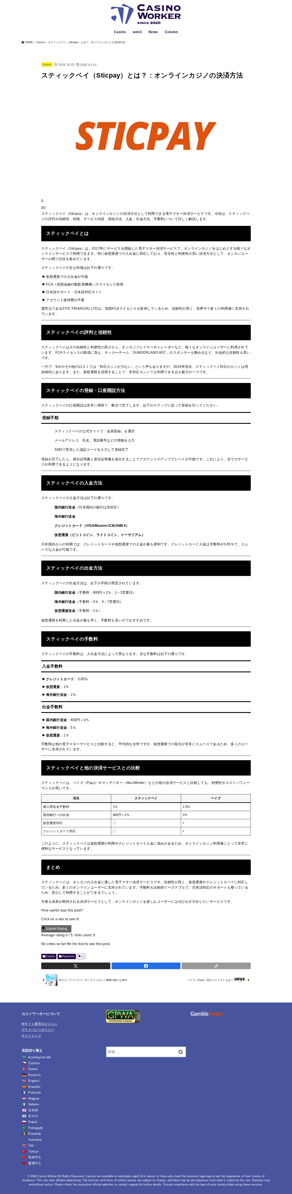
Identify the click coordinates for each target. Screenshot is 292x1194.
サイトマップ (31, 1036)
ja (82, 956)
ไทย (31, 1145)
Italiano (33, 1104)
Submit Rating (56, 929)
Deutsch (34, 1075)
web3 (137, 32)
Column (171, 32)
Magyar (33, 1098)
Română (34, 1133)
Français (34, 1092)
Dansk (33, 1069)
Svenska (34, 1139)
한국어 (33, 1116)
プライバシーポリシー (37, 1030)
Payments (68, 956)
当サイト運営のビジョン (39, 1024)
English (33, 1080)
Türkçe (33, 1151)
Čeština (34, 1063)
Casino (120, 32)
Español (34, 1086)
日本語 (33, 1110)
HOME (29, 42)
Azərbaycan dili (39, 1057)
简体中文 (34, 1157)
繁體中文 (34, 1163)
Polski (32, 1122)
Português (35, 1128)
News (153, 32)
